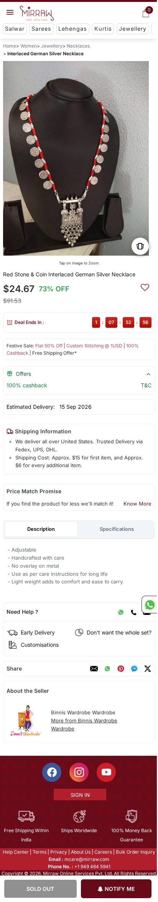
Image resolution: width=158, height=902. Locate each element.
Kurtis (103, 28)
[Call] (133, 612)
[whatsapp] (107, 668)
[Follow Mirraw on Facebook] (51, 772)
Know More (137, 504)
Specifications (117, 529)
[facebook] (134, 668)
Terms (39, 852)
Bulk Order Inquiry (135, 852)
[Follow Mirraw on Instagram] (78, 772)
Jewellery (132, 28)
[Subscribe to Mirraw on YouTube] (105, 772)
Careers (103, 852)
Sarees (41, 28)
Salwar (15, 28)
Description (41, 529)
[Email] (94, 668)
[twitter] (147, 668)
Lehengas (72, 28)
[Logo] (37, 13)
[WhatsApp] (121, 612)
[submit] (145, 286)
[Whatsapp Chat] (149, 604)
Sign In (79, 795)
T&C (146, 385)
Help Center (15, 852)
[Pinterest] (121, 668)
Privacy (58, 852)
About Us (80, 852)
